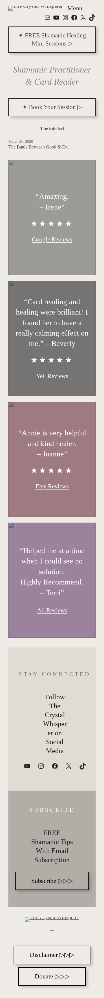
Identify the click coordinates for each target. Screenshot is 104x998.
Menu (74, 8)
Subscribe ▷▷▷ (52, 880)
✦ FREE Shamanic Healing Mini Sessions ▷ (52, 39)
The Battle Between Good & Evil (39, 146)
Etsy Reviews (52, 486)
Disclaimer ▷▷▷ (52, 954)
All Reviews (52, 610)
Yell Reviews (52, 376)
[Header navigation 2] (52, 931)
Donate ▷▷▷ (52, 976)
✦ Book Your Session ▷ (52, 107)
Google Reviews (52, 239)
